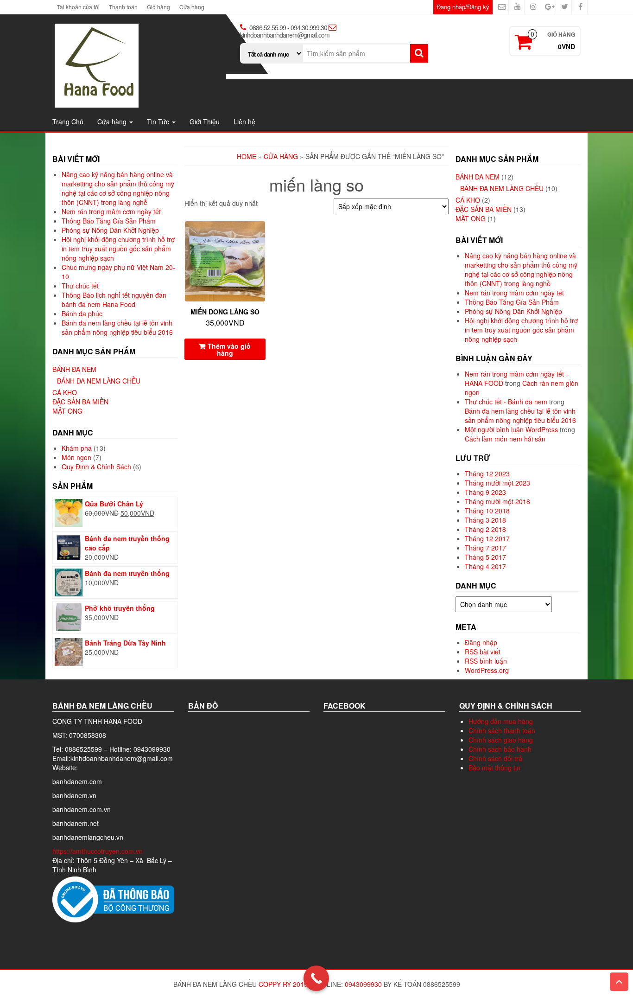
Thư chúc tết (80, 285)
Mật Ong (67, 411)
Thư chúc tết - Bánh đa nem (506, 401)
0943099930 (363, 984)
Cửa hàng (191, 7)
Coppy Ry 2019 (283, 984)
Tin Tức (159, 121)
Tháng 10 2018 (487, 510)
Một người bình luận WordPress (511, 429)
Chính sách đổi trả (495, 758)
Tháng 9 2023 (485, 492)
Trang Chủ (67, 121)
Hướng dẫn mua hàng (500, 721)
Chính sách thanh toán (501, 730)
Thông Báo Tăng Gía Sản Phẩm (109, 220)
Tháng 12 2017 (487, 538)
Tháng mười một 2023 (497, 482)
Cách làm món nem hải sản (505, 438)
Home (246, 156)
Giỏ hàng (158, 7)
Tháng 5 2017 (485, 557)
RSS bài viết (482, 651)
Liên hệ (244, 121)
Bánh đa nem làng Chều (98, 380)
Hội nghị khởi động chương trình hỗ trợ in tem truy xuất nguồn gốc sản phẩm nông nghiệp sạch (118, 248)
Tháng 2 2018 (485, 529)
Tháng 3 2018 (485, 520)
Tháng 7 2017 (485, 547)
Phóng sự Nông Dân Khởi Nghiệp (110, 230)
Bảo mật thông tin (494, 767)
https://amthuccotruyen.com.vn (98, 851)
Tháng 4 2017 (485, 566)
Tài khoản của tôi (78, 7)
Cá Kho (64, 392)
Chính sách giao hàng (500, 739)
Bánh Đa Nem (74, 369)
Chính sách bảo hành (500, 749)
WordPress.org (487, 670)
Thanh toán (123, 7)
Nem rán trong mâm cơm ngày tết (111, 211)
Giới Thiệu (205, 121)
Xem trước (261, 234)
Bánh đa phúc (82, 313)
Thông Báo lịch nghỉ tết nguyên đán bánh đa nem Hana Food (114, 299)
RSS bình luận (486, 660)
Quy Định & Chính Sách (96, 466)
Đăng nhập (481, 642)
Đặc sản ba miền (80, 401)
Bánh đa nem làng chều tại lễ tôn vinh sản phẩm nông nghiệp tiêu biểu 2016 (117, 327)
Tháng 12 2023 (487, 473)
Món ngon (76, 457)
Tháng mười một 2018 (497, 501)
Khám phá (77, 448)
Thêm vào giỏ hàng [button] (229, 349)
